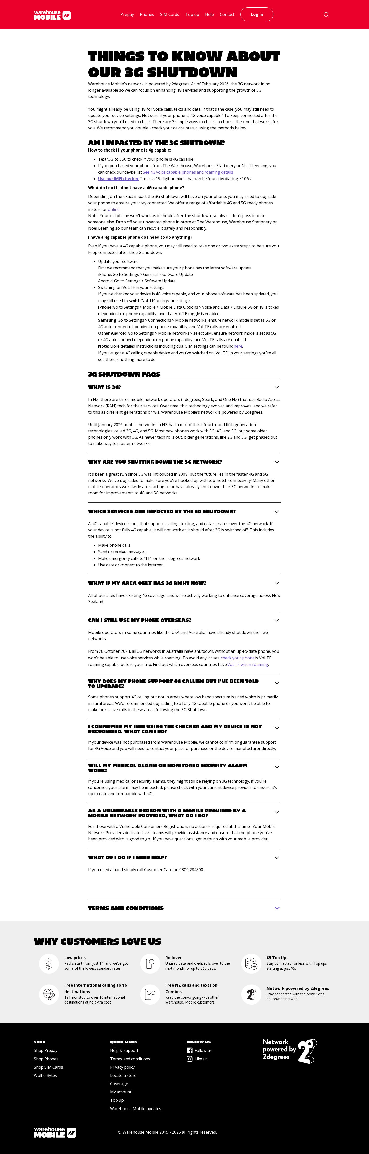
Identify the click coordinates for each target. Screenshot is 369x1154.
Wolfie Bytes (45, 1075)
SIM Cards (169, 14)
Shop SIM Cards (48, 1067)
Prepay (127, 14)
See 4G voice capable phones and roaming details (188, 172)
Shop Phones (46, 1059)
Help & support (124, 1050)
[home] (52, 15)
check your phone (238, 658)
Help (209, 14)
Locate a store (123, 1075)
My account (120, 1092)
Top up (192, 14)
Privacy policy (122, 1067)
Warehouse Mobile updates (135, 1108)
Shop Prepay (45, 1050)
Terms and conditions (130, 1059)
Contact (227, 14)
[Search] (326, 14)
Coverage (119, 1083)
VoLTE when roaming (247, 664)
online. (114, 209)
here (238, 346)
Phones (147, 14)
